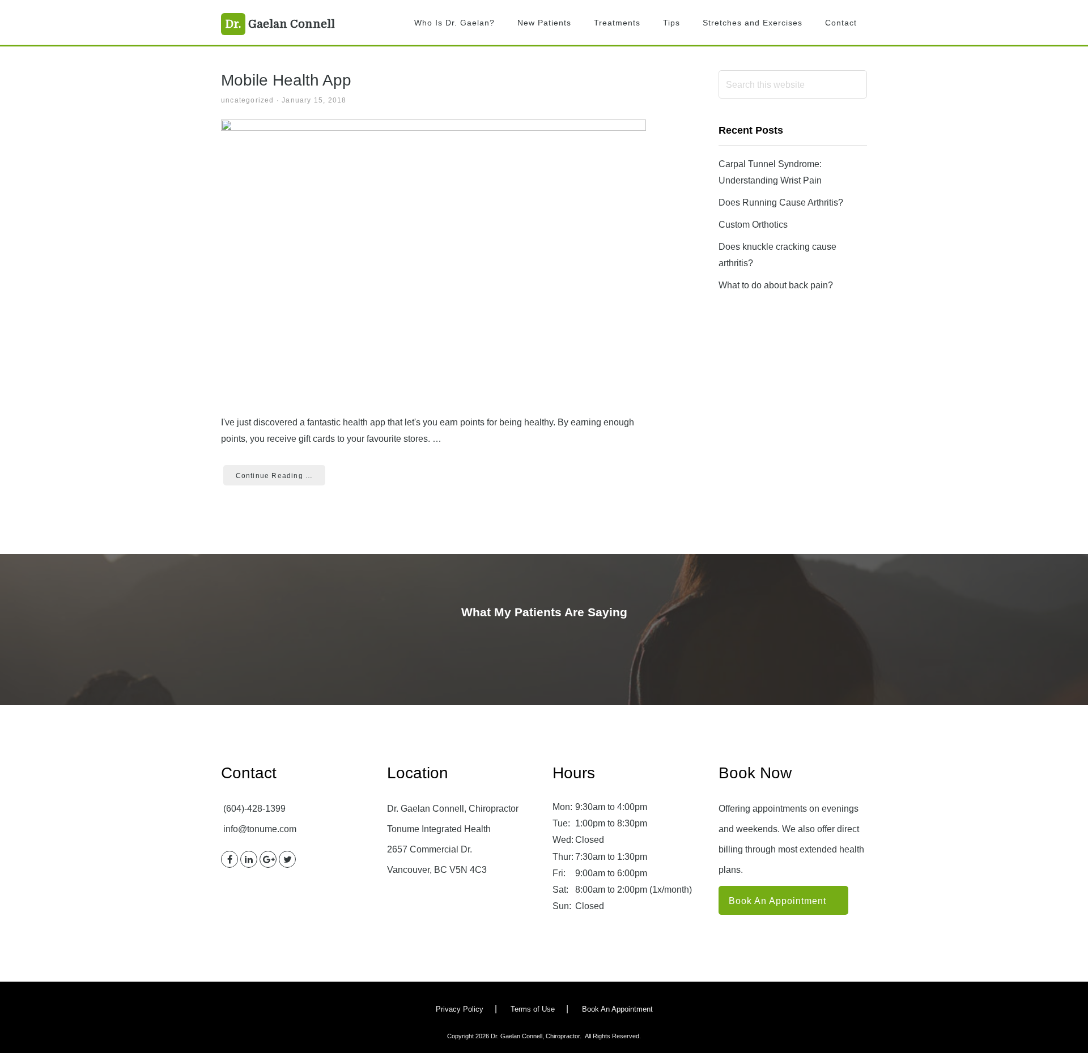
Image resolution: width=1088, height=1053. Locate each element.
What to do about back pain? (776, 285)
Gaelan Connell (280, 24)
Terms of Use (533, 1009)
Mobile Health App (286, 80)
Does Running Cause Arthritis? (781, 202)
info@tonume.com (259, 829)
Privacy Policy (459, 1009)
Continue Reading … (274, 476)
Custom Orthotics (753, 224)
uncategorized (247, 100)
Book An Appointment (777, 901)
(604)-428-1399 (254, 808)
